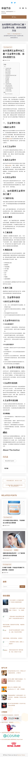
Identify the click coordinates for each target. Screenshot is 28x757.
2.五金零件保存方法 (8, 86)
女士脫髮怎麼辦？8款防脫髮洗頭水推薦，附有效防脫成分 (14, 485)
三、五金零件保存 (7, 83)
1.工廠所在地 (7, 76)
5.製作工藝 (7, 82)
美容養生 (16, 550)
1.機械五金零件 (7, 69)
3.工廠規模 (7, 79)
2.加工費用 (7, 78)
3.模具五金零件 (8, 72)
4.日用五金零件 (8, 73)
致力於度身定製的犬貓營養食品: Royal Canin (12, 739)
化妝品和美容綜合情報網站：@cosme (10, 732)
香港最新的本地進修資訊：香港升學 (10, 715)
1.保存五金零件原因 (8, 85)
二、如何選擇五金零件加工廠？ (10, 75)
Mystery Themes (21, 755)
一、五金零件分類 (7, 68)
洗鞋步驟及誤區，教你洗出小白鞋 (14, 480)
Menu (14, 17)
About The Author (8, 93)
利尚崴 (5, 457)
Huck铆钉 (9, 165)
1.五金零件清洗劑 (8, 89)
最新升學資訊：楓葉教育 (7, 722)
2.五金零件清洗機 (8, 90)
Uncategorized (8, 47)
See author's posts (9, 460)
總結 (5, 92)
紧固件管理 (9, 138)
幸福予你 (6, 8)
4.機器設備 (7, 80)
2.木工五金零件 (8, 71)
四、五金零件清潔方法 (8, 88)
